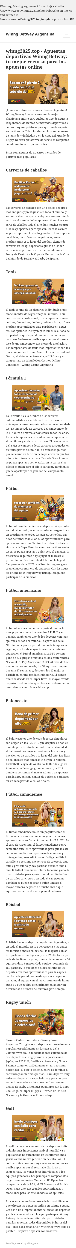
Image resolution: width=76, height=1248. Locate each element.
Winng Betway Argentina (30, 34)
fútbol (13, 526)
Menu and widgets (66, 37)
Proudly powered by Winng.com (22, 1243)
